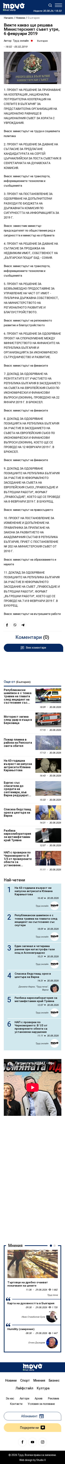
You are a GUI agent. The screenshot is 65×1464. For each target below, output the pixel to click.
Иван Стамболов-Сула (33, 1317)
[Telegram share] (23, 625)
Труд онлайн (21, 40)
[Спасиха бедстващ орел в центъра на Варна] (48, 812)
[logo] (14, 7)
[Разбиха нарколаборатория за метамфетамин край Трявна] (48, 835)
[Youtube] (32, 1442)
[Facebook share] (7, 625)
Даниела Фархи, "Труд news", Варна (33, 988)
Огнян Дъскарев (36, 1342)
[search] (50, 5)
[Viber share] (15, 625)
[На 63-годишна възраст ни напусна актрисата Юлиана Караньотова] (48, 765)
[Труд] (32, 1367)
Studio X (41, 1460)
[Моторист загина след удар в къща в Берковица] (48, 720)
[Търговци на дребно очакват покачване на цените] (32, 1264)
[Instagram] (42, 1442)
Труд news (52, 1295)
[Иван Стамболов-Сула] (52, 1316)
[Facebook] (22, 1442)
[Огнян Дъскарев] (52, 1342)
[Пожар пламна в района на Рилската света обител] (48, 743)
